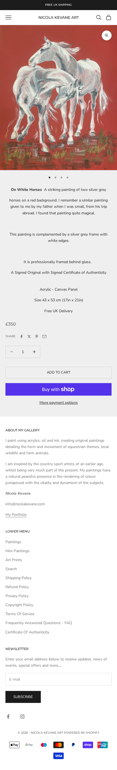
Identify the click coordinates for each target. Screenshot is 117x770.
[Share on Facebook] (21, 336)
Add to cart (58, 372)
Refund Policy (17, 586)
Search (11, 569)
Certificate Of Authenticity (27, 632)
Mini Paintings (17, 551)
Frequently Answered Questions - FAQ (38, 622)
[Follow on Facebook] (8, 716)
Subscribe (23, 696)
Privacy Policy (17, 595)
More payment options (58, 402)
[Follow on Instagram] (22, 716)
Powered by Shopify (81, 733)
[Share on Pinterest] (37, 336)
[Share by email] (44, 336)
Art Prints (13, 560)
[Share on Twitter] (29, 336)
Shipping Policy (18, 577)
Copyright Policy (19, 604)
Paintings (13, 542)
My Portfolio (16, 514)
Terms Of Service (19, 613)
